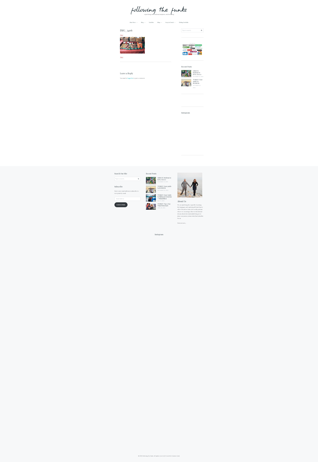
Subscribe (121, 205)
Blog (142, 22)
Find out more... (181, 223)
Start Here (133, 22)
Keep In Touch (170, 22)
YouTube (151, 22)
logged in (130, 78)
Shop (158, 22)
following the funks (159, 9)
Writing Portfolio (183, 22)
